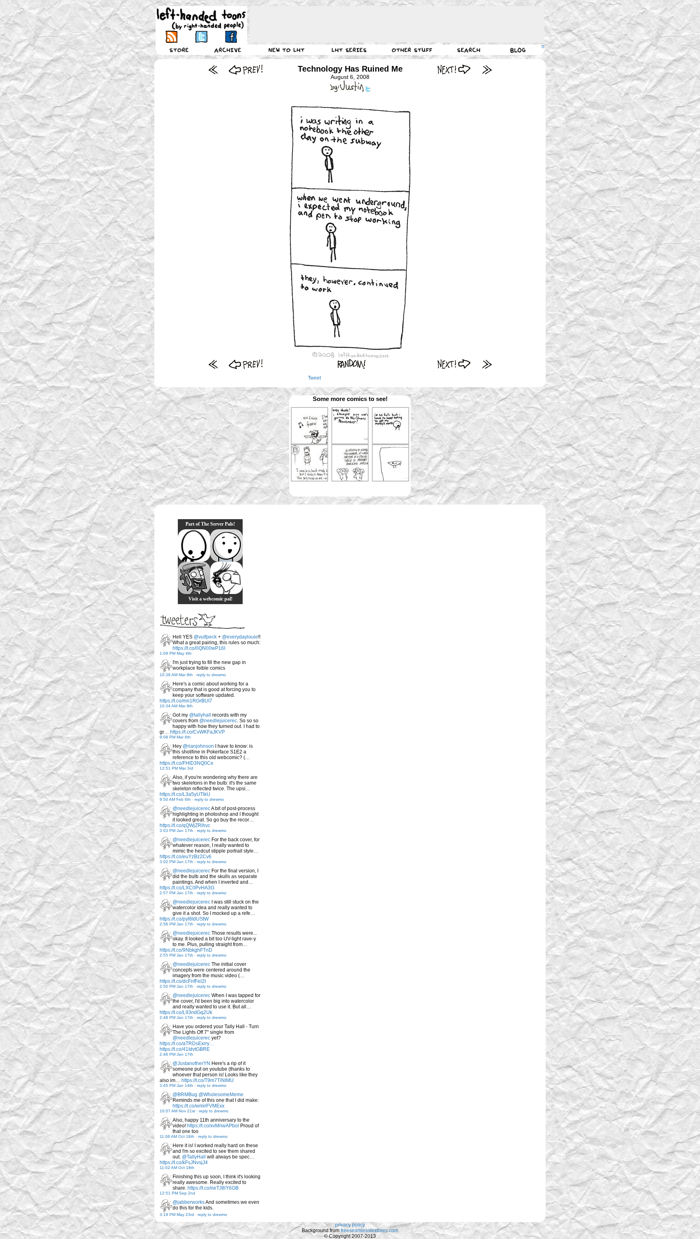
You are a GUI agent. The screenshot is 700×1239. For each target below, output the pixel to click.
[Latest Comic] (487, 69)
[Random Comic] (351, 364)
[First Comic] (213, 69)
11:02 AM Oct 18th (177, 1167)
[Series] (349, 50)
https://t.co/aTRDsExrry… (187, 1043)
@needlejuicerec (218, 720)
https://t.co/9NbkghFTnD (186, 950)
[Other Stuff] (412, 50)
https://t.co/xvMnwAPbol (213, 1126)
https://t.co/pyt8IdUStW (184, 919)
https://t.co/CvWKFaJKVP (197, 732)
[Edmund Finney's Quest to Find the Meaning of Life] (226, 578)
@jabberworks (189, 1202)
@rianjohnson (198, 746)
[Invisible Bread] (226, 545)
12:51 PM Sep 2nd (177, 1193)
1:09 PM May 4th (176, 653)
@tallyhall (200, 715)
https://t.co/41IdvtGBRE (185, 1049)
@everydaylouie (240, 637)
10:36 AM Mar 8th (176, 675)
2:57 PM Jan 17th (176, 893)
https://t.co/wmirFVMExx (198, 1106)
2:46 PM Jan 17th (176, 1054)
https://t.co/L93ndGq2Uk (186, 1012)
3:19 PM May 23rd (177, 1214)
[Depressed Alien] (194, 545)
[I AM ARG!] (194, 578)
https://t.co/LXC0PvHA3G (187, 888)
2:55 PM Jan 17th (176, 955)
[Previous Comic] (245, 69)
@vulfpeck (205, 637)
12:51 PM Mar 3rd (176, 768)
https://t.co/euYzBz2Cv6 (185, 856)
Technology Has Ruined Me (350, 68)
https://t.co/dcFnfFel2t (183, 981)
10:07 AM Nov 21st (177, 1111)
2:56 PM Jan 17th (176, 924)
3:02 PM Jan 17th (176, 861)
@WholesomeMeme (220, 1094)
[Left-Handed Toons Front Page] (201, 18)
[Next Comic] (454, 69)
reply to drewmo (211, 675)
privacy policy (350, 1225)
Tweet (314, 378)
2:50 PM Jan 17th (176, 986)
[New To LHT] (286, 50)
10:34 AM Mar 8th (176, 706)
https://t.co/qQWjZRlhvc (185, 825)
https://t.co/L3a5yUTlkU (185, 794)
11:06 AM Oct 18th (177, 1136)
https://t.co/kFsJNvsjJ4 (184, 1162)
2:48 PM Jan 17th (176, 1017)
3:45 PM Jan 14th (176, 1085)
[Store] (179, 50)
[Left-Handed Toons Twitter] (201, 36)
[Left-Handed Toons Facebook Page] (230, 36)
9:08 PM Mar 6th (175, 737)
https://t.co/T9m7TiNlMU (207, 1080)
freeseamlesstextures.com (369, 1230)
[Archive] (227, 50)
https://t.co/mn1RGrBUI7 (186, 701)
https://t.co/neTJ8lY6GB (213, 1188)
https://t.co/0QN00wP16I (199, 648)
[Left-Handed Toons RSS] (171, 36)
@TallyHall (194, 1157)
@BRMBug (185, 1094)
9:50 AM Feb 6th (175, 799)
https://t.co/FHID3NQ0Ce (186, 763)
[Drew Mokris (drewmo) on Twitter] (166, 640)
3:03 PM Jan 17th (176, 830)
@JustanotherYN (191, 1063)
